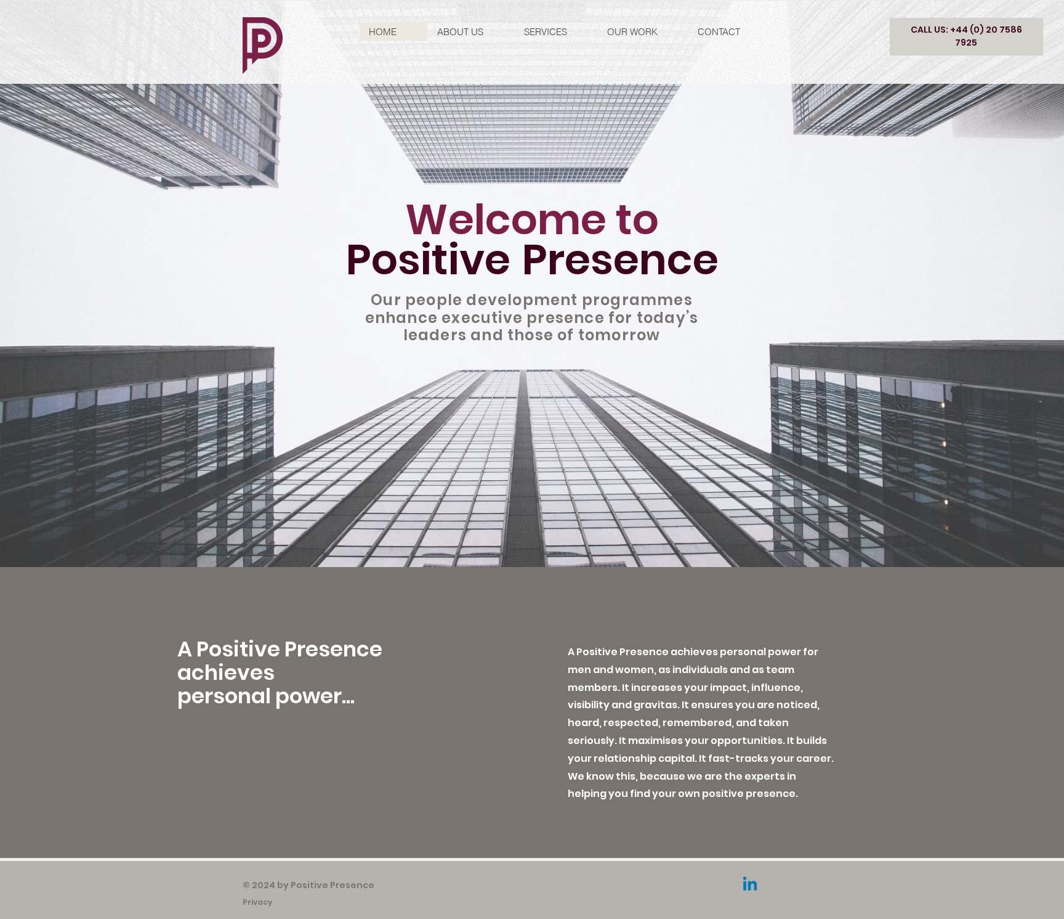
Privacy (258, 902)
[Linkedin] (750, 885)
